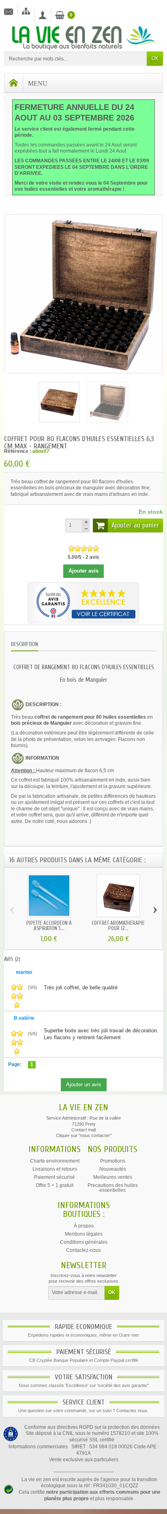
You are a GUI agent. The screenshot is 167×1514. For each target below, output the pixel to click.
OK (155, 58)
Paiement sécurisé (54, 1177)
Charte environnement (54, 1161)
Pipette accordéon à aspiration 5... (49, 925)
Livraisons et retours (54, 1169)
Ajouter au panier (135, 525)
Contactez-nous (83, 1250)
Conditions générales (83, 1242)
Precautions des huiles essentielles (113, 1187)
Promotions (112, 1161)
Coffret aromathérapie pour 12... (118, 925)
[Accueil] (13, 83)
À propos (84, 1226)
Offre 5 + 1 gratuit (54, 1185)
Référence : (17, 451)
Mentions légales (84, 1234)
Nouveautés (112, 1169)
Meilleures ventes (112, 1177)
